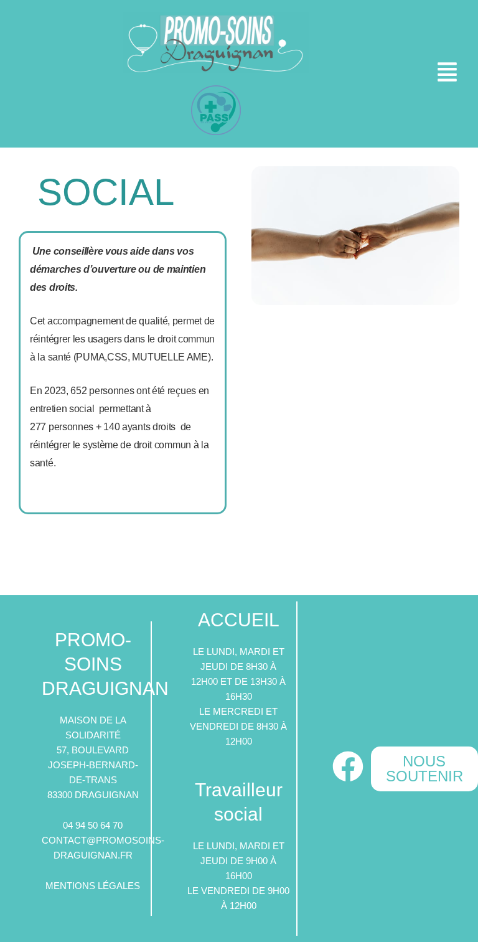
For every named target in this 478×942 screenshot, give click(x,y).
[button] (449, 74)
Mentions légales (92, 886)
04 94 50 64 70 (93, 826)
